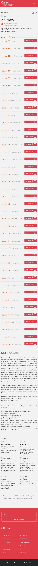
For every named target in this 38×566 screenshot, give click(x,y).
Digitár (5, 546)
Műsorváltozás (24, 542)
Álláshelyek (6, 549)
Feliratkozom (19, 519)
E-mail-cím (5, 514)
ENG (30, 562)
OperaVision (6, 538)
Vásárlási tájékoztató (9, 498)
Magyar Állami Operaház (26, 446)
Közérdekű (6, 542)
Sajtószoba (6, 535)
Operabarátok (24, 535)
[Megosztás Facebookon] (36, 13)
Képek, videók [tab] (14, 353)
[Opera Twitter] (14, 562)
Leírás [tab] (3, 353)
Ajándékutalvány (25, 553)
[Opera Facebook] (11, 562)
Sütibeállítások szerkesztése (24, 498)
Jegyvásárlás (29, 40)
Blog (21, 549)
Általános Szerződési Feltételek (11, 496)
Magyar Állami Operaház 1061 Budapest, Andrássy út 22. (12, 24)
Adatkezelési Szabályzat (27, 496)
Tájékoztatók (7, 553)
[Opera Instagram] (7, 562)
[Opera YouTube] (18, 562)
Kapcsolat (23, 546)
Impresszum (23, 538)
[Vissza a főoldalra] (7, 3)
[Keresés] (24, 3)
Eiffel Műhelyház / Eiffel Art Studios (8, 447)
